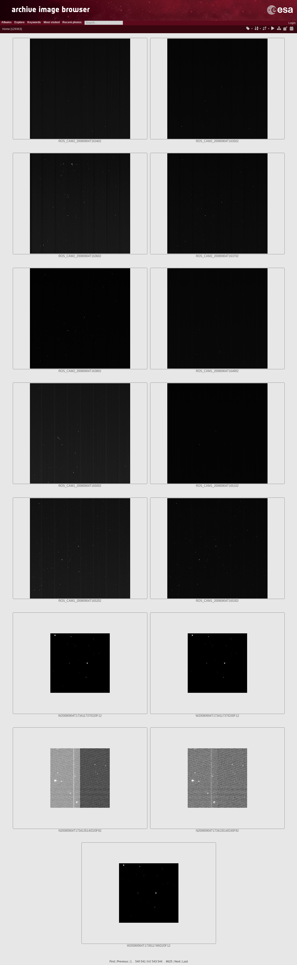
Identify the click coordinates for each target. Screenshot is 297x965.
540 (137, 961)
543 (154, 961)
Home (6, 29)
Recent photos (72, 22)
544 (160, 961)
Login (292, 23)
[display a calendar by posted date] (285, 29)
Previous (122, 961)
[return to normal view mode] (279, 29)
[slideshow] (273, 29)
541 (143, 961)
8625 (169, 961)
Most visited (52, 22)
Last (185, 961)
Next (177, 961)
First (112, 961)
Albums (6, 22)
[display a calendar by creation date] (291, 29)
